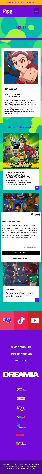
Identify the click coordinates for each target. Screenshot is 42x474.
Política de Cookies (13, 468)
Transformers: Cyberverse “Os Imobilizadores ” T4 (18, 175)
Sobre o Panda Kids (21, 347)
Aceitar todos (21, 253)
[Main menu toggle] (36, 11)
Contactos (21, 361)
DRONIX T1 (11, 289)
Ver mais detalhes (30, 247)
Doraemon (31, 2)
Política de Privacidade (28, 466)
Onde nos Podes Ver (21, 354)
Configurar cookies (20, 258)
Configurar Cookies (28, 468)
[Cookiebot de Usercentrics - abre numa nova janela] (31, 214)
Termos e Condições (12, 466)
